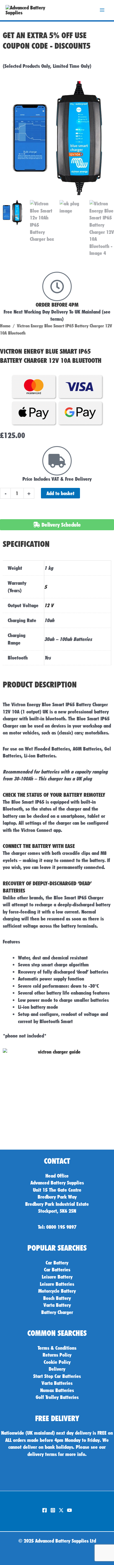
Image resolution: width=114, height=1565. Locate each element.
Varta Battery (57, 1305)
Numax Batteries (57, 1390)
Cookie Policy (57, 1362)
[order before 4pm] (57, 286)
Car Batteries (57, 1269)
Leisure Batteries (57, 1284)
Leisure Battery (57, 1277)
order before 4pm (57, 304)
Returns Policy (57, 1355)
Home (5, 325)
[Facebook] (44, 1510)
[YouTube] (69, 1510)
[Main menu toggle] (102, 10)
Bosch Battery (57, 1298)
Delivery (57, 1369)
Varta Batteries (57, 1383)
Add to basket (60, 493)
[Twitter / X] (61, 1510)
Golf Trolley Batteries (57, 1397)
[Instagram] (52, 1510)
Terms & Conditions (57, 1348)
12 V (48, 605)
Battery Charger (57, 1312)
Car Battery (57, 1262)
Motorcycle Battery (57, 1291)
